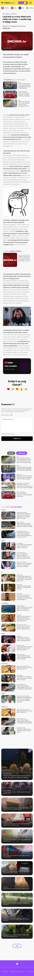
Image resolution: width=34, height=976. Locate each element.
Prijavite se (17, 438)
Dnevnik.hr (7, 7)
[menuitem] (31, 3)
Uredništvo (4, 971)
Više (17, 946)
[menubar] (31, 2)
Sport (23, 7)
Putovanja (31, 7)
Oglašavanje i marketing (17, 971)
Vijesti (15, 7)
